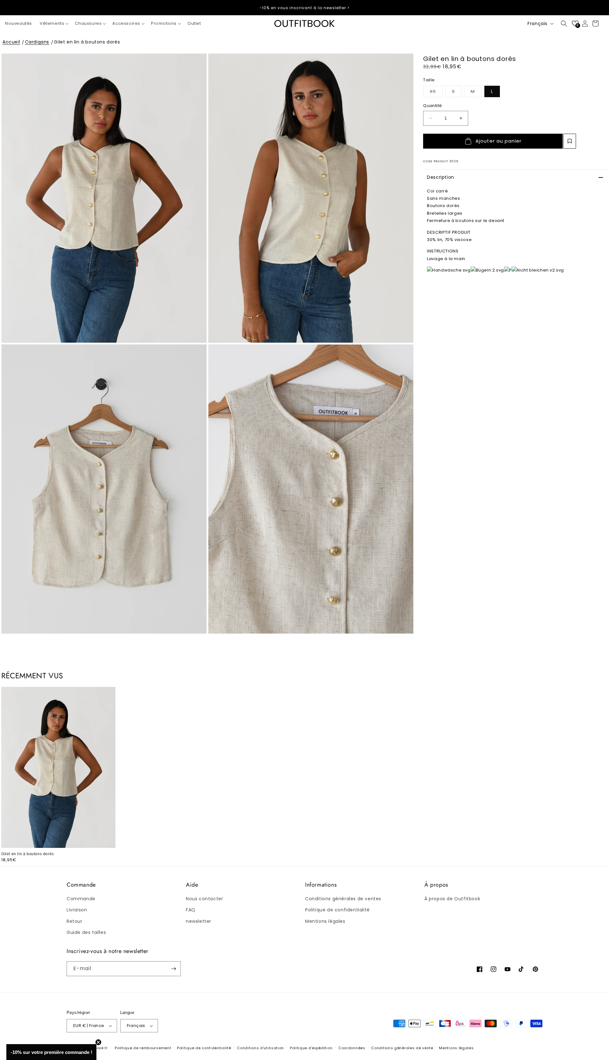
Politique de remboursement (143, 1047)
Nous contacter (204, 899)
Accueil (11, 42)
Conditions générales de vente (402, 1047)
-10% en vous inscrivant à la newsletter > (304, 7)
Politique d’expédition (311, 1047)
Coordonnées (351, 1047)
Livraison (77, 910)
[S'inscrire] (173, 968)
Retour (74, 921)
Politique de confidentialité (337, 910)
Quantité (432, 106)
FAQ (190, 910)
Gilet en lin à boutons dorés (87, 42)
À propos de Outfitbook (452, 899)
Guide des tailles (86, 932)
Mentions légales (325, 921)
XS (436, 91)
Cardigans (37, 42)
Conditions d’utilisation (260, 1047)
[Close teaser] (98, 1042)
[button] (53, 23)
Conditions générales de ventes (343, 899)
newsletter (198, 921)
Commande (81, 899)
